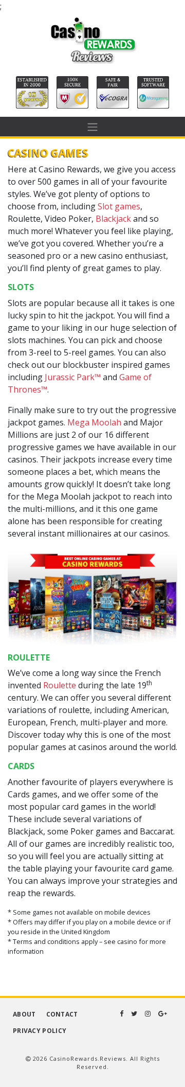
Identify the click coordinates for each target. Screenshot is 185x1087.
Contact (62, 1014)
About (24, 1014)
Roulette (59, 685)
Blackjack (113, 218)
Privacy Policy (39, 1030)
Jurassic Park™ (73, 377)
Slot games (119, 206)
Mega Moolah (94, 422)
